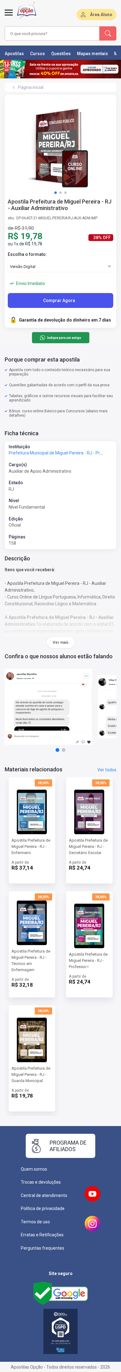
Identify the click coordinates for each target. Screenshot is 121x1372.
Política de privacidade (43, 1208)
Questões (61, 53)
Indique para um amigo (64, 338)
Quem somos (34, 1169)
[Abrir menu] (9, 16)
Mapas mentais (92, 53)
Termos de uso (35, 1221)
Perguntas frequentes (42, 1248)
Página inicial (30, 87)
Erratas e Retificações (42, 1234)
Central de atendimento (44, 1195)
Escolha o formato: (27, 254)
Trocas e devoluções (41, 1182)
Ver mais (61, 642)
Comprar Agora (59, 300)
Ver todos (106, 769)
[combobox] (52, 33)
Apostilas (14, 53)
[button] (55, 192)
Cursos (37, 53)
